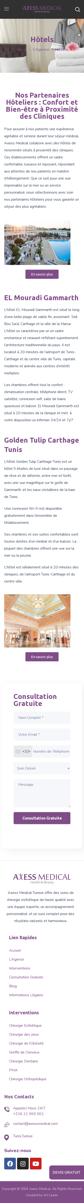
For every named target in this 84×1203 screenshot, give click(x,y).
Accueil (15, 950)
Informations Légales (26, 995)
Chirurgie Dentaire (23, 1061)
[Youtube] (36, 1163)
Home (21, 49)
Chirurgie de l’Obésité (26, 1043)
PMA (13, 1070)
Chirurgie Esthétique (25, 1025)
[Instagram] (23, 1163)
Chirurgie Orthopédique (27, 1079)
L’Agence (41, 49)
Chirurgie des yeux (24, 1034)
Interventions (19, 968)
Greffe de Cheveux (24, 1052)
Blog (13, 986)
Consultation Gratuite (26, 977)
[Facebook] (10, 1163)
